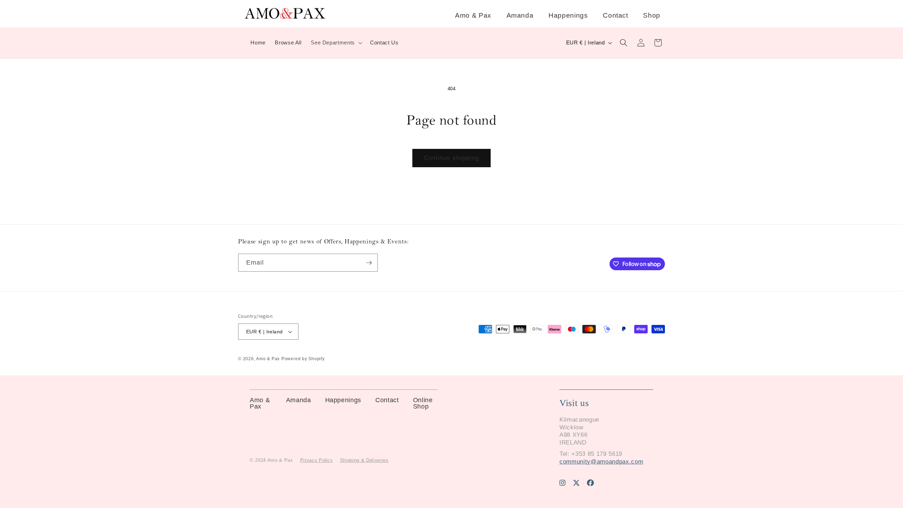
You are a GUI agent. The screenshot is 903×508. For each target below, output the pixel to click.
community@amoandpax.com (601, 461)
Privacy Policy (316, 460)
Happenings (568, 15)
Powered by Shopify (303, 358)
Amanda (520, 15)
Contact (615, 15)
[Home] (285, 17)
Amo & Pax (473, 15)
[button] (335, 43)
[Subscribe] (368, 263)
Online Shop (423, 403)
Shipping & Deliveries (364, 460)
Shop (651, 15)
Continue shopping (451, 158)
